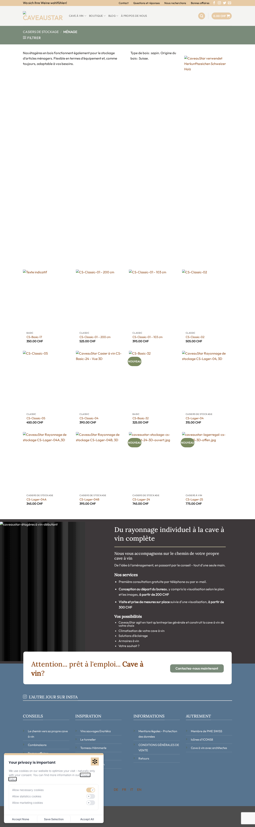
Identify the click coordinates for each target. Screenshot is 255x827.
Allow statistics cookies (26, 796)
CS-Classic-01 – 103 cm (147, 337)
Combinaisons (37, 745)
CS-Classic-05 (35, 418)
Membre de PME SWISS (206, 731)
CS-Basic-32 (140, 418)
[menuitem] (116, 789)
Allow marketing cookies (27, 802)
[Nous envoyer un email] (229, 3)
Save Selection (54, 819)
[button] (201, 16)
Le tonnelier (88, 739)
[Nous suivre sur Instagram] (219, 3)
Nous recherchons (175, 3)
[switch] (90, 790)
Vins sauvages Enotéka (95, 731)
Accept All (87, 819)
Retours (143, 758)
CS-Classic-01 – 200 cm (95, 337)
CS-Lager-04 (195, 418)
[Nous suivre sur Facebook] (214, 3)
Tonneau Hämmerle (93, 748)
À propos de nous (134, 15)
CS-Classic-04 (88, 418)
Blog (112, 15)
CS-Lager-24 (141, 499)
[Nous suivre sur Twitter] (224, 3)
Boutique (96, 15)
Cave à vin (76, 15)
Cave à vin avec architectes (209, 748)
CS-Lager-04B (89, 499)
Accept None (20, 819)
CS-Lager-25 (194, 499)
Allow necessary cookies (28, 790)
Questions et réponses (146, 3)
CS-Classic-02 (195, 337)
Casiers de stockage (41, 32)
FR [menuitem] (124, 789)
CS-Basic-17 (34, 337)
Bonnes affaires (200, 3)
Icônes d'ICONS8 (202, 739)
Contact (123, 3)
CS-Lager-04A (36, 499)
